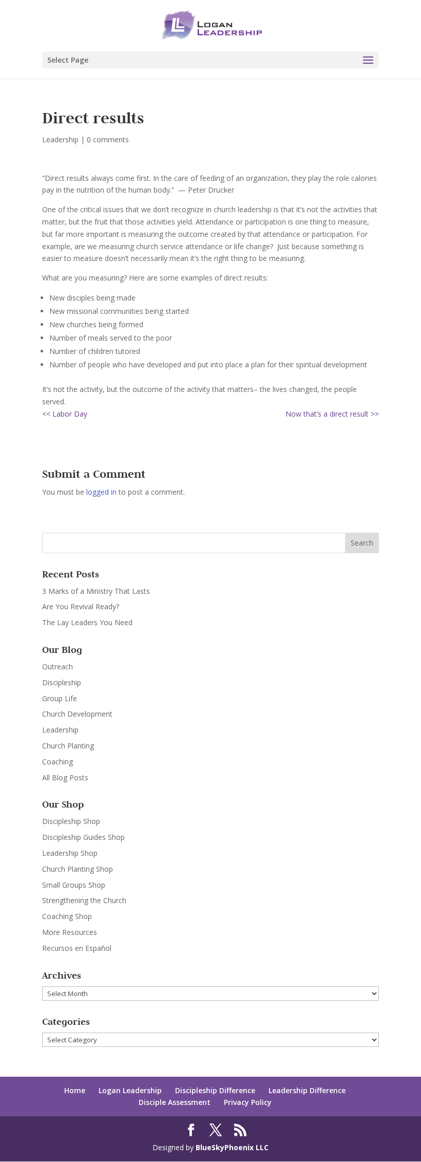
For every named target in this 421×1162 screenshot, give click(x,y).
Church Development (77, 714)
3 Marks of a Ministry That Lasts (96, 591)
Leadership (60, 139)
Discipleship (61, 682)
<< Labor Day (64, 414)
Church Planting (68, 746)
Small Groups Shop (73, 885)
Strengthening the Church (84, 900)
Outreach (57, 666)
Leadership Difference (307, 1090)
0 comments (108, 139)
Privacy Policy (248, 1102)
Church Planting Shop (77, 869)
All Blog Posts (65, 777)
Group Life (59, 698)
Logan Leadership (130, 1090)
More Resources (69, 932)
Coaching (57, 761)
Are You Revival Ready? (80, 606)
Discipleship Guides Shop (83, 837)
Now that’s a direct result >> (332, 414)
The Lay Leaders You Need (87, 622)
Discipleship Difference (215, 1090)
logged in (101, 492)
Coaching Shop (67, 916)
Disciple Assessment (174, 1102)
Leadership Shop (70, 853)
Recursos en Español (76, 948)
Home (74, 1090)
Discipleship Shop (71, 821)
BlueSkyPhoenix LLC (232, 1147)
